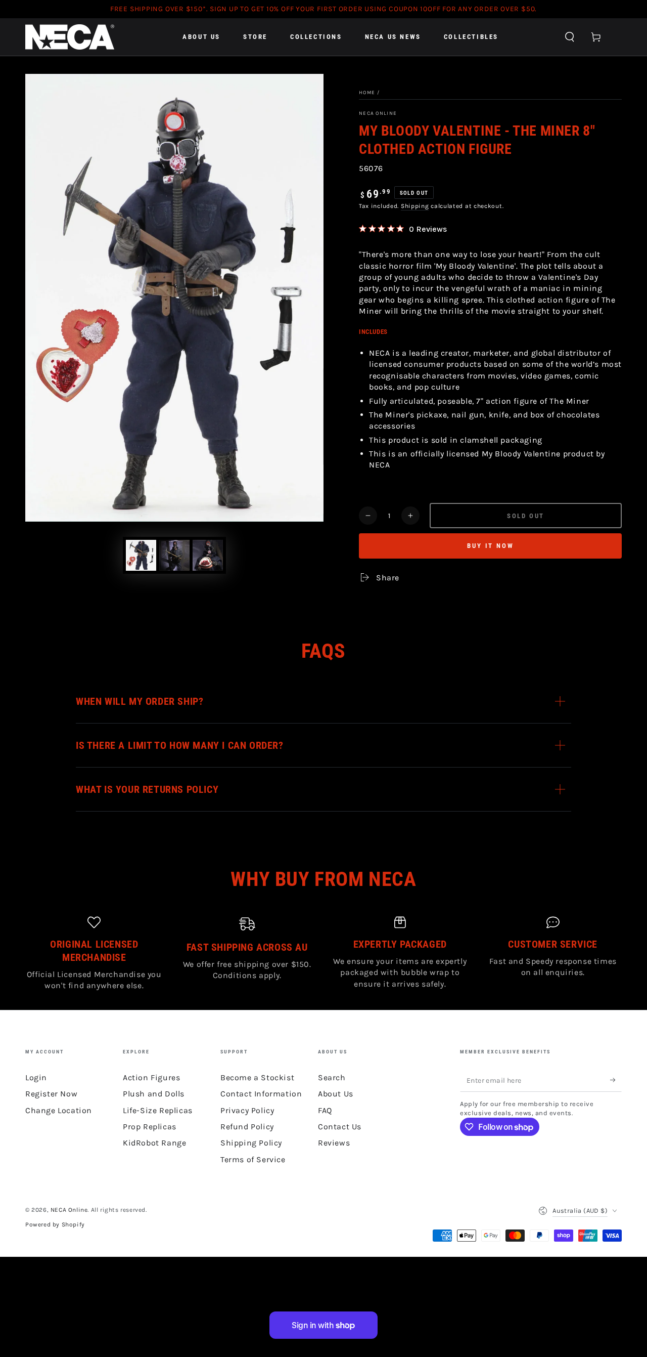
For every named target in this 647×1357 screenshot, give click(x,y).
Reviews (334, 1143)
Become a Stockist (257, 1077)
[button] (570, 37)
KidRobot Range (154, 1143)
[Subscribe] (616, 1080)
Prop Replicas (149, 1126)
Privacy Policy (247, 1110)
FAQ (325, 1110)
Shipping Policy (251, 1143)
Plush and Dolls (153, 1093)
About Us (335, 1093)
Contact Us (339, 1126)
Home (367, 93)
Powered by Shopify (55, 1224)
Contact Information (261, 1093)
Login (36, 1077)
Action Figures (151, 1077)
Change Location (58, 1110)
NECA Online (378, 113)
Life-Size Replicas (158, 1110)
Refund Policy (247, 1126)
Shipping (415, 205)
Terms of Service (253, 1159)
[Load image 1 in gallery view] (141, 555)
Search (332, 1077)
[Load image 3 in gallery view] (208, 555)
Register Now (51, 1093)
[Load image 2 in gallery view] (174, 555)
